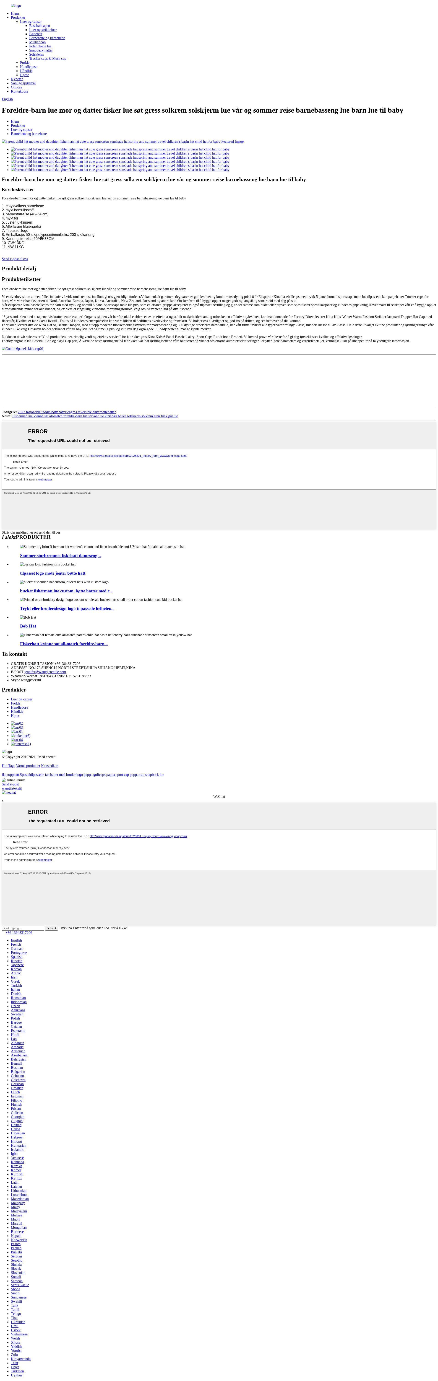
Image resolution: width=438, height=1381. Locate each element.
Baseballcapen (39, 26)
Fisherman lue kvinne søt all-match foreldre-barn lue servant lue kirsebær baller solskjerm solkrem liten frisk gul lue (95, 416)
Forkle (24, 63)
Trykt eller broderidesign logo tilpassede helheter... (67, 608)
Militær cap (37, 42)
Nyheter (17, 79)
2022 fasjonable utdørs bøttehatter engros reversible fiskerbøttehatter (67, 412)
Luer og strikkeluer (43, 30)
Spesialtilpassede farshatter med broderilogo (51, 775)
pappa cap (137, 775)
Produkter (18, 17)
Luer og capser (31, 21)
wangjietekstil (12, 788)
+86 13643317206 (18, 932)
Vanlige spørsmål (23, 83)
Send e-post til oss (15, 259)
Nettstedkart (49, 766)
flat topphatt (10, 775)
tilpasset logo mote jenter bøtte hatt (52, 573)
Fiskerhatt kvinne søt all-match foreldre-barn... (64, 643)
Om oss (16, 87)
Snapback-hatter (40, 50)
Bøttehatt (35, 34)
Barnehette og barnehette (47, 38)
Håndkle (26, 71)
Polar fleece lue (40, 46)
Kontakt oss (19, 91)
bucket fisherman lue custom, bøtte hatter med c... (66, 591)
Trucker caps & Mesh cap (47, 58)
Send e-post (10, 784)
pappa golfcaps (94, 775)
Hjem (15, 13)
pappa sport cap (117, 775)
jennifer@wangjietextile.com (45, 672)
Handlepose (28, 67)
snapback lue (154, 775)
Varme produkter (28, 766)
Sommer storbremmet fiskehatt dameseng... (60, 555)
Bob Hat (28, 626)
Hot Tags (8, 766)
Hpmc (24, 75)
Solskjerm (36, 54)
